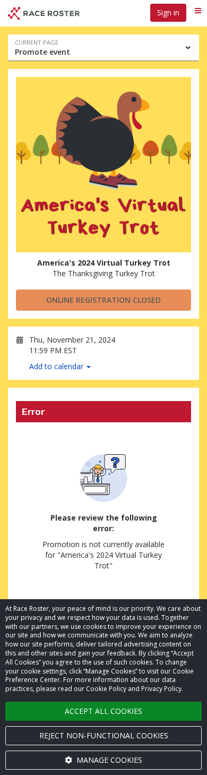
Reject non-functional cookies (103, 735)
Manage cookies (108, 760)
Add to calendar (57, 366)
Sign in (168, 12)
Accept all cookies (103, 711)
